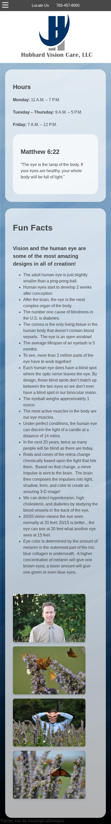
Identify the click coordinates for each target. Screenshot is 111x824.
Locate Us (40, 5)
